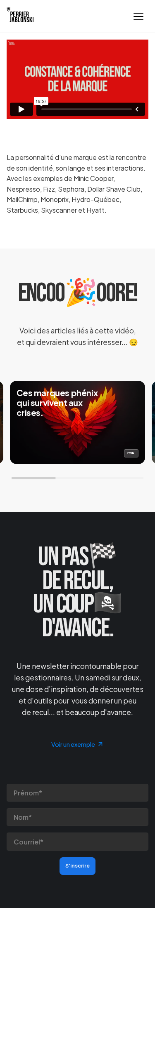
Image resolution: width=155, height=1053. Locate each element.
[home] (20, 16)
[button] (138, 16)
